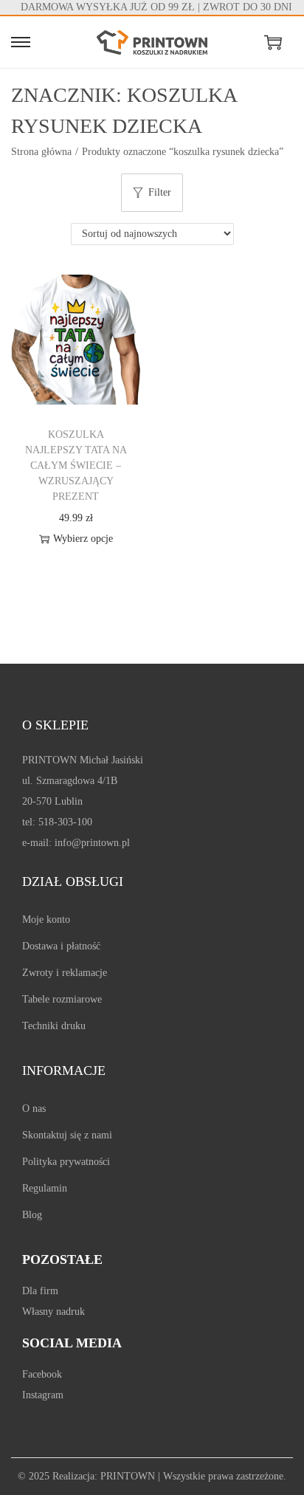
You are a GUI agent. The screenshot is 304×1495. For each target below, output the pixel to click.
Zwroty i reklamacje (64, 972)
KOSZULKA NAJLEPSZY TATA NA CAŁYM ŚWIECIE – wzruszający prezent (76, 465)
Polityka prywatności (66, 1161)
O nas (34, 1108)
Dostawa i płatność (61, 946)
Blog (32, 1214)
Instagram (42, 1395)
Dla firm (40, 1290)
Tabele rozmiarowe (62, 999)
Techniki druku (54, 1025)
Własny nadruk (53, 1311)
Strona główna (41, 151)
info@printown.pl (92, 842)
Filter (159, 192)
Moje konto (46, 919)
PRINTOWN (127, 1476)
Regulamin (44, 1188)
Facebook (42, 1374)
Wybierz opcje (83, 538)
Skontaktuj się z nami (67, 1135)
